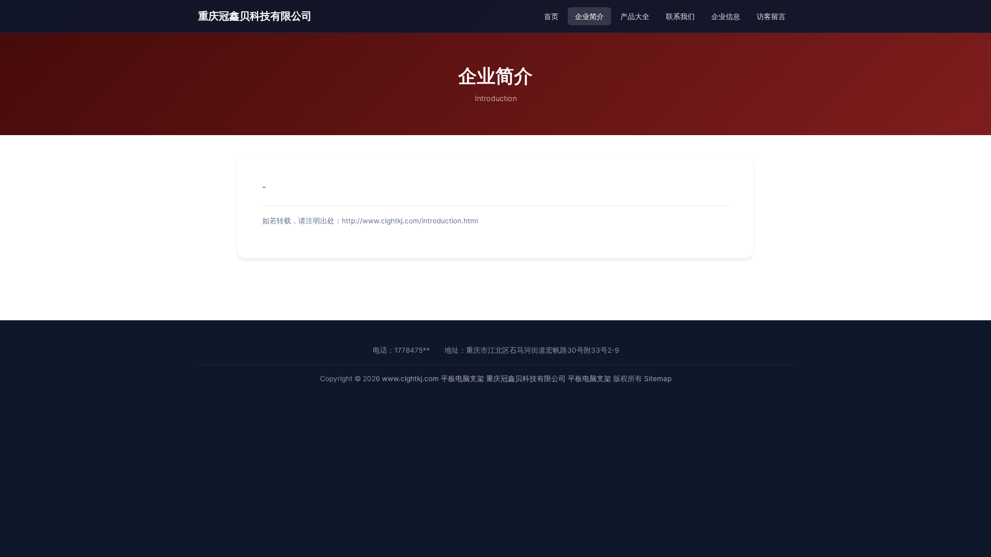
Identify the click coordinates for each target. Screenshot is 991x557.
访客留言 (771, 16)
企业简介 (589, 16)
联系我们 (680, 16)
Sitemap (658, 378)
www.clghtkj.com (410, 378)
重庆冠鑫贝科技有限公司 (255, 16)
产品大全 (634, 16)
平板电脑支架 (462, 378)
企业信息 (725, 16)
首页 (551, 16)
